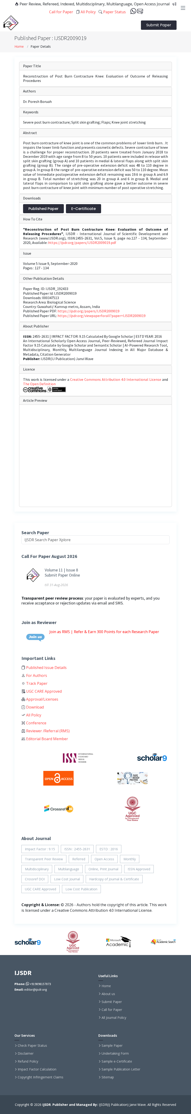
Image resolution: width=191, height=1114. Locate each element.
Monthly (129, 859)
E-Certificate (83, 208)
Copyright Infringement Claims (40, 1077)
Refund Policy (28, 1061)
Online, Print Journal (103, 869)
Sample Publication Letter (121, 1069)
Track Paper (36, 683)
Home (19, 46)
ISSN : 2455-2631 (77, 849)
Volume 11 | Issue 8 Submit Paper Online (62, 572)
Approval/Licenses (41, 699)
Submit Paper (158, 25)
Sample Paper (112, 1045)
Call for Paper (112, 1009)
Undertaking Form (115, 1053)
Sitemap (108, 1077)
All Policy (88, 11)
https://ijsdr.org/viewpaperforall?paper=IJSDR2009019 (102, 315)
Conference (35, 723)
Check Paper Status (32, 1045)
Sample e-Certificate (117, 1061)
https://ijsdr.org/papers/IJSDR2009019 (88, 311)
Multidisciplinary (37, 869)
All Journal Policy (114, 1017)
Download (34, 707)
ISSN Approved (139, 869)
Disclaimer (26, 1053)
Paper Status (114, 11)
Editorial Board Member (46, 738)
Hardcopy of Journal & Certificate (114, 879)
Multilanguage (68, 869)
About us (108, 994)
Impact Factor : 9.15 (40, 849)
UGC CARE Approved (43, 691)
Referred (78, 859)
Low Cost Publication (81, 889)
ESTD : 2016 (108, 849)
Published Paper (43, 208)
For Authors (36, 675)
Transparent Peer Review (44, 859)
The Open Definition (39, 383)
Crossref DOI (35, 879)
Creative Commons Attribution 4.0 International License (116, 379)
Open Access (104, 859)
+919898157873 (40, 984)
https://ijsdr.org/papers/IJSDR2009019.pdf (82, 242)
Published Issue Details (46, 667)
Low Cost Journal (67, 879)
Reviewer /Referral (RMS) (47, 730)
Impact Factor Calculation (37, 1069)
